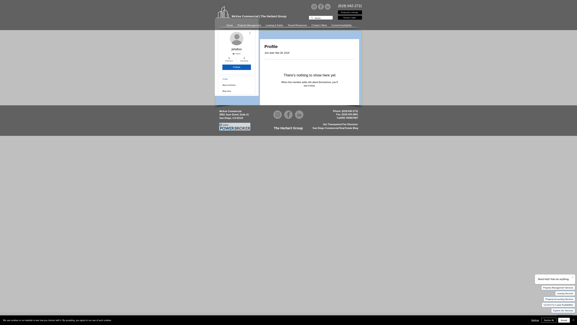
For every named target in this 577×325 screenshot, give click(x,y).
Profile (225, 79)
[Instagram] (314, 7)
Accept (564, 320)
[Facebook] (321, 7)
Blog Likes (227, 91)
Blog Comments (229, 85)
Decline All (549, 320)
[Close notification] (572, 277)
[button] (249, 25)
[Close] (573, 320)
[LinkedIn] (328, 7)
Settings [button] (535, 320)
